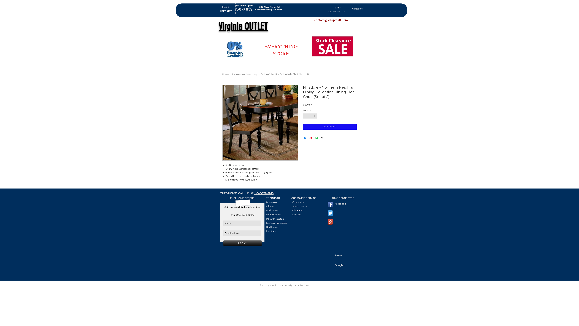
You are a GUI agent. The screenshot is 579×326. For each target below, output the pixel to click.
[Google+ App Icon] (330, 222)
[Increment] (314, 116)
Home (225, 74)
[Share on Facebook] (305, 138)
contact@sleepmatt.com (331, 20)
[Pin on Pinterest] (311, 138)
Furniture (271, 231)
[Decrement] (305, 116)
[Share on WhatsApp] (316, 138)
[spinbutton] (310, 116)
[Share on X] (322, 138)
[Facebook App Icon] (330, 204)
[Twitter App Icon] (330, 213)
